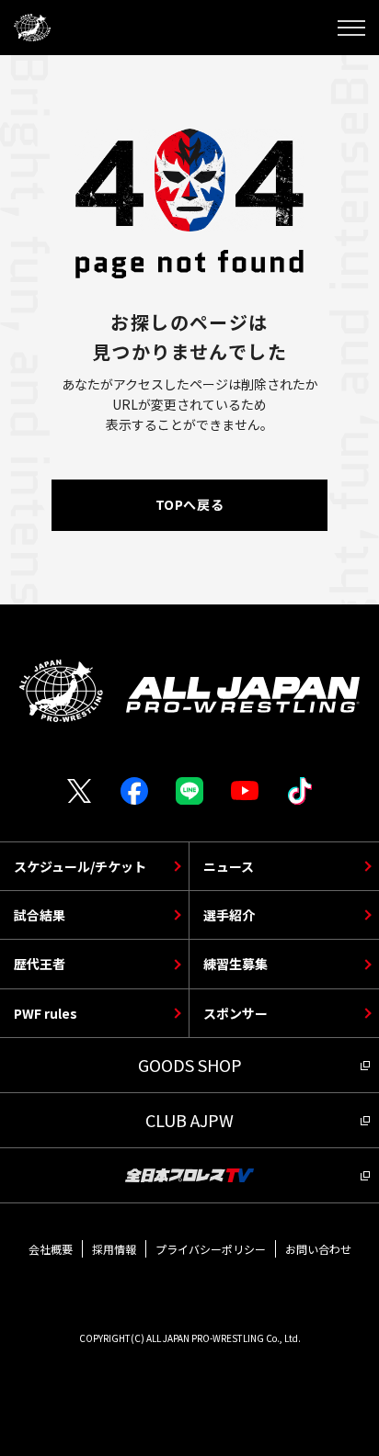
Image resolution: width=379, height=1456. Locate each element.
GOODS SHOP (190, 1065)
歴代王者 (39, 963)
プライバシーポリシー (210, 1249)
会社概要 (51, 1249)
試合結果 (39, 915)
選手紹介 (229, 915)
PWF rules (45, 1013)
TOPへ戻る (189, 504)
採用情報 (114, 1249)
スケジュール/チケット (80, 866)
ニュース (228, 866)
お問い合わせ (318, 1249)
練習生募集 (235, 963)
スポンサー (235, 1013)
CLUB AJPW (189, 1120)
